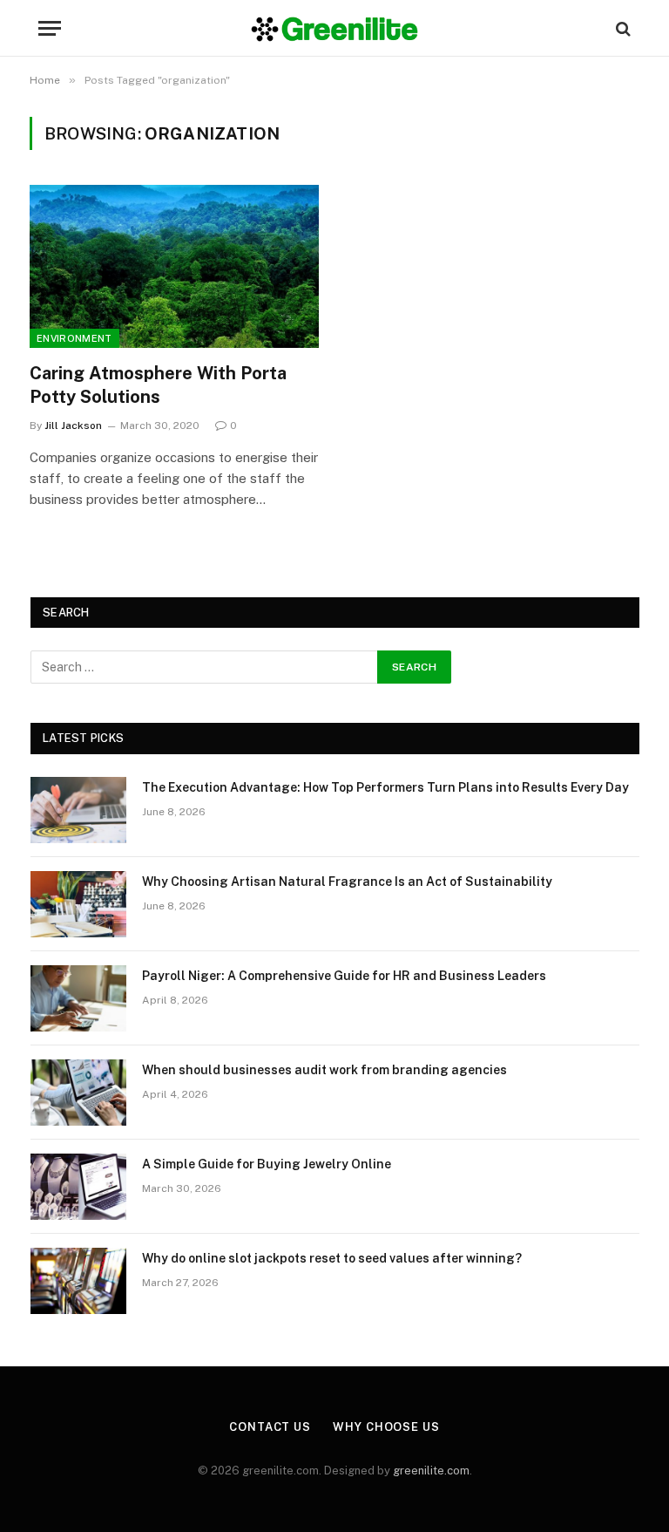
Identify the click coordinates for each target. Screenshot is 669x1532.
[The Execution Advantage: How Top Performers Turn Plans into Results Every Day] (78, 810)
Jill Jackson (73, 425)
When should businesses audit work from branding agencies (324, 1070)
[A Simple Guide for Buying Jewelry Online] (78, 1187)
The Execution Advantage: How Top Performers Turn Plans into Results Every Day (385, 787)
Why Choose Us (386, 1426)
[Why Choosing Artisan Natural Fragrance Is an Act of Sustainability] (78, 904)
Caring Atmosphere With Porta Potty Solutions (158, 385)
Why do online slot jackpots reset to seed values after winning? (332, 1258)
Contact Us (270, 1426)
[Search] (621, 28)
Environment (74, 338)
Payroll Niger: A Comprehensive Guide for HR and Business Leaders (344, 976)
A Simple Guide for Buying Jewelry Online (266, 1164)
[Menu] (49, 28)
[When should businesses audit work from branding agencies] (78, 1092)
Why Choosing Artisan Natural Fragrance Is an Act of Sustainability (347, 882)
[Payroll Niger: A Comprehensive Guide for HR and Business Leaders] (78, 998)
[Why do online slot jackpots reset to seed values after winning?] (78, 1281)
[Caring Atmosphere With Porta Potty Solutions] (174, 266)
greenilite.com (431, 1470)
